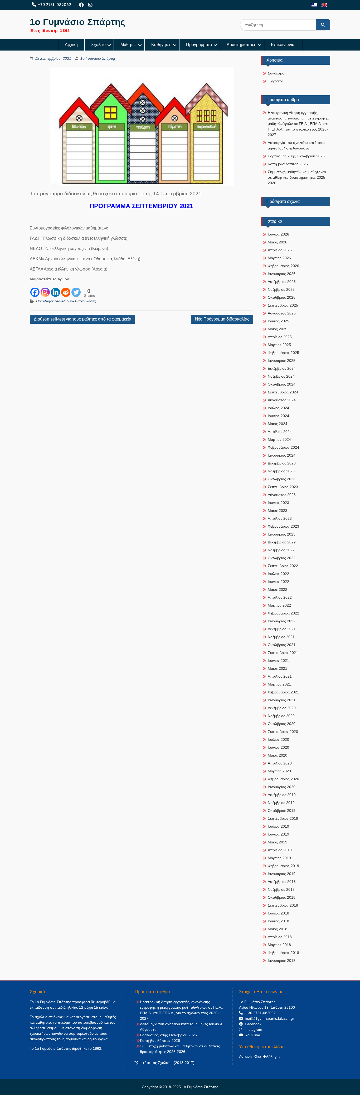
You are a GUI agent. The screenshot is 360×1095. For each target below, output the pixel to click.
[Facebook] (81, 5)
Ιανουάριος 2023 (281, 534)
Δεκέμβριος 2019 (282, 795)
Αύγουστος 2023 (282, 495)
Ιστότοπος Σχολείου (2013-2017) (166, 1063)
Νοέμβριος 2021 (281, 637)
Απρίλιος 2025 (280, 337)
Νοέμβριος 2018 (281, 889)
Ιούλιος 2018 (278, 913)
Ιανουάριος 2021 (281, 700)
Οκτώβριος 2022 (281, 558)
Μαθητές (128, 44)
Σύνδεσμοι (276, 73)
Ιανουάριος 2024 (281, 455)
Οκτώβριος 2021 (281, 645)
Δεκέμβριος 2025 (282, 281)
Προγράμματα (199, 44)
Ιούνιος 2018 (278, 921)
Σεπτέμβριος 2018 (283, 905)
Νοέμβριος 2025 (281, 289)
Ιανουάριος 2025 (281, 360)
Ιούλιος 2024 (278, 408)
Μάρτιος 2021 (279, 684)
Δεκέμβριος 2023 (282, 463)
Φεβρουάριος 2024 (283, 447)
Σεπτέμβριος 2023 (283, 487)
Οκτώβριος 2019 (281, 810)
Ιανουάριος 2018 (281, 960)
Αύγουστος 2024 (282, 400)
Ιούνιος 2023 (278, 503)
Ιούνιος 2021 (278, 660)
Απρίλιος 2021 (280, 676)
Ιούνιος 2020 (278, 747)
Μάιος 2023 (277, 510)
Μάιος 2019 (277, 842)
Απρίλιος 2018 (280, 937)
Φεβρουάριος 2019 (283, 866)
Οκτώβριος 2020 (281, 724)
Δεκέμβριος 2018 (282, 881)
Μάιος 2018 (277, 929)
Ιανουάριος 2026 (281, 274)
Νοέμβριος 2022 (281, 550)
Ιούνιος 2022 (278, 581)
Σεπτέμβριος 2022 (283, 566)
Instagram (252, 1029)
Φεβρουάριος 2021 (283, 692)
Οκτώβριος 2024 (281, 384)
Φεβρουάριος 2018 (283, 953)
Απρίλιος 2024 (280, 431)
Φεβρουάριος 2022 (283, 613)
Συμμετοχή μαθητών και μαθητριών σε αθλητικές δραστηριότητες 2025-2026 (297, 177)
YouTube (251, 1035)
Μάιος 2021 (277, 668)
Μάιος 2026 (277, 242)
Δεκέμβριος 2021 (282, 629)
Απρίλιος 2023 (280, 518)
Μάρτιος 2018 (279, 945)
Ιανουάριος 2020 (281, 787)
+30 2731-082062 (54, 4)
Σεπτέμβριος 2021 (283, 653)
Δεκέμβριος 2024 (282, 368)
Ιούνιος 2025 (278, 321)
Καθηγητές (161, 44)
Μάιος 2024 (277, 424)
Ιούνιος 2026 (278, 234)
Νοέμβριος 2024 (281, 376)
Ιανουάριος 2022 (281, 621)
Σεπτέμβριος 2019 (283, 818)
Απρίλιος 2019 (280, 850)
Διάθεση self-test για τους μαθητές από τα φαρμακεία (82, 319)
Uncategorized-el (50, 301)
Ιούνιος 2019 (278, 834)
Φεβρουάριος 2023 (283, 526)
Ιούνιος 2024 (278, 416)
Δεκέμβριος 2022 (282, 542)
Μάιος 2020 (277, 755)
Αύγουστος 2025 (282, 313)
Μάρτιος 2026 (279, 258)
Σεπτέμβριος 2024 (283, 392)
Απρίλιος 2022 (280, 597)
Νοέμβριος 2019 (281, 803)
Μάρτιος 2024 (279, 439)
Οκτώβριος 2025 (281, 297)
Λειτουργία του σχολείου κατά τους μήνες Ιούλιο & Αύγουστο (296, 145)
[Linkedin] (55, 289)
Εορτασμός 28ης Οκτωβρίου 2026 (296, 156)
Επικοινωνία (283, 44)
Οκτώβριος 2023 (281, 479)
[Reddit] (65, 289)
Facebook (252, 1024)
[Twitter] (76, 289)
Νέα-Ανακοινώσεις (81, 301)
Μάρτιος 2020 (279, 771)
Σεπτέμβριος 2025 (283, 305)
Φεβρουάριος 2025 (283, 353)
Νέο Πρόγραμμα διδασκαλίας (222, 319)
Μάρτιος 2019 (279, 858)
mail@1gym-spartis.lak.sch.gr (268, 1018)
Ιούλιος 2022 (278, 574)
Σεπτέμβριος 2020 (283, 731)
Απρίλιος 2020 (280, 763)
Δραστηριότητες (241, 44)
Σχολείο (98, 44)
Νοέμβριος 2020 (281, 716)
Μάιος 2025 (277, 329)
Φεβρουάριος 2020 (283, 779)
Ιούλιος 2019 (278, 826)
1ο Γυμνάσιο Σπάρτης (77, 22)
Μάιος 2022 (277, 589)
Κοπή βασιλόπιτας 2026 (288, 164)
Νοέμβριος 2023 (281, 471)
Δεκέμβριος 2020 (282, 708)
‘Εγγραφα (275, 81)
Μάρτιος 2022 (279, 605)
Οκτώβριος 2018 (281, 897)
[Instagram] (90, 5)
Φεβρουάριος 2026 (283, 266)
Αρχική (71, 44)
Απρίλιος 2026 (280, 250)
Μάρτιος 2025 (279, 345)
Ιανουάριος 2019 (281, 874)
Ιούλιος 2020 (278, 739)
